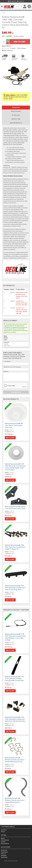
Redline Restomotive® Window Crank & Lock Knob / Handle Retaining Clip (15, 800)
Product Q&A (16, 119)
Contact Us (21, 1)
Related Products (16, 123)
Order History (4, 852)
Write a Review (21, 48)
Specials (3, 842)
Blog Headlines (5, 843)
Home (3, 12)
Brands (3, 838)
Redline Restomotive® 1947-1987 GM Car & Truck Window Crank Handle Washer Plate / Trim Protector (15, 467)
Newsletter (3, 855)
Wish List (3, 853)
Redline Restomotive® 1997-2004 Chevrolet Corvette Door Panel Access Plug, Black (15, 588)
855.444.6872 (12, 1)
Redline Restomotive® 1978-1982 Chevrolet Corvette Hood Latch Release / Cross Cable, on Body (15, 637)
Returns (3, 831)
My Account (4, 850)
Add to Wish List (8, 50)
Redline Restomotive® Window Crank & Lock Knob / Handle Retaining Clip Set (15, 760)
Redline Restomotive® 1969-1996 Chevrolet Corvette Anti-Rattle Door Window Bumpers (15, 719)
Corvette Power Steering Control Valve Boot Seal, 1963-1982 (21, 302)
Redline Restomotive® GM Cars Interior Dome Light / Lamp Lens (14, 425)
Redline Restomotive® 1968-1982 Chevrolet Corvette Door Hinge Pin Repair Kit (15, 547)
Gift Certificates (5, 840)
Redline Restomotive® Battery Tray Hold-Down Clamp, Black (15, 507)
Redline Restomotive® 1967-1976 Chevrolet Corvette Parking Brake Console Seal (15, 678)
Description (16, 107)
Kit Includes (16, 115)
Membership (4, 857)
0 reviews (12, 48)
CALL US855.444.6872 (24, 59)
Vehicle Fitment (16, 111)
